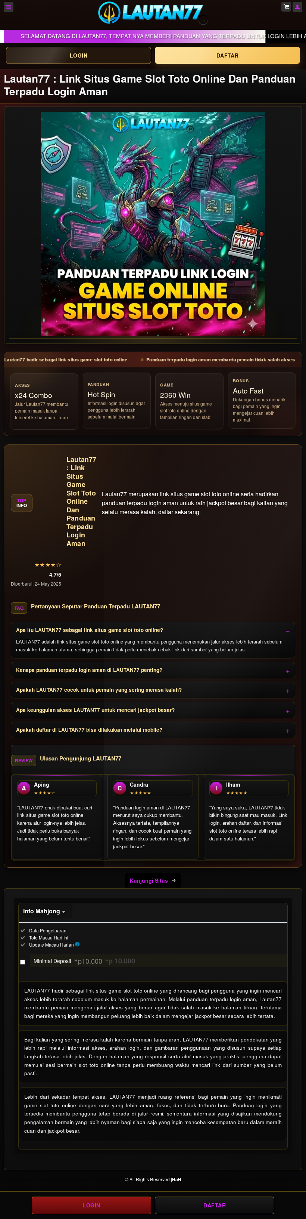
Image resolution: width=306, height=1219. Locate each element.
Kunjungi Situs (149, 880)
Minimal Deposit (84, 960)
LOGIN (78, 55)
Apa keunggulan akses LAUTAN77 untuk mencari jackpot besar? (95, 709)
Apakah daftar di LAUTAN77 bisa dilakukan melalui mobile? (89, 729)
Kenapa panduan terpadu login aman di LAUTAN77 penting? (89, 669)
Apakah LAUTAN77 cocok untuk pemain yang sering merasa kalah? (99, 689)
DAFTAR (227, 55)
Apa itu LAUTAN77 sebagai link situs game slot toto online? (89, 629)
